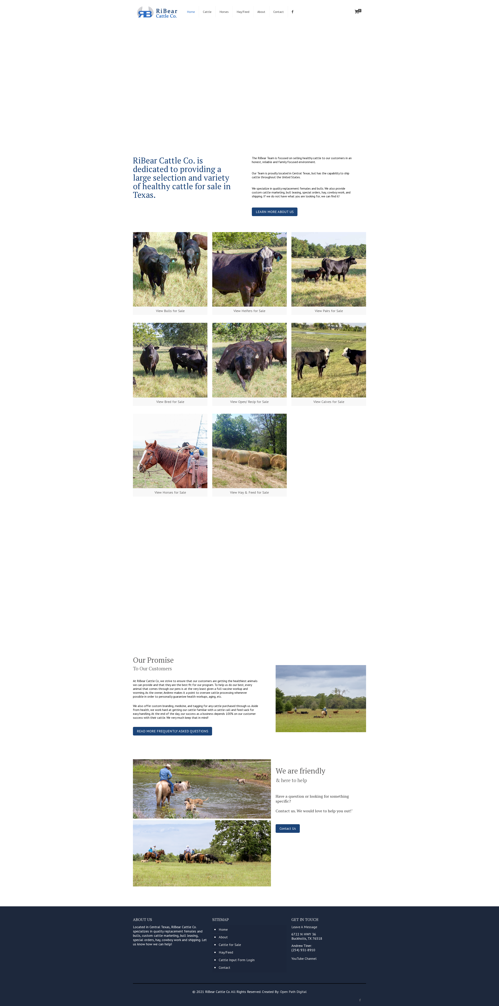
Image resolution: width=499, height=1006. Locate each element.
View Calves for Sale (328, 401)
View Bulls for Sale (170, 311)
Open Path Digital (293, 991)
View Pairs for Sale (329, 311)
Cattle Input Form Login (237, 960)
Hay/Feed (226, 952)
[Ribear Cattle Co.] (157, 11)
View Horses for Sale (170, 492)
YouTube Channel (304, 958)
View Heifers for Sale (249, 311)
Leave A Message (304, 927)
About (223, 937)
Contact (224, 967)
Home (223, 929)
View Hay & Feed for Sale (249, 492)
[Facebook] (360, 1000)
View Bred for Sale (170, 401)
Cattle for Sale (230, 944)
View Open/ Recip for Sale (249, 401)
